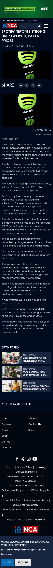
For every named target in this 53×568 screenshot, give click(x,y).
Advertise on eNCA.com (20, 477)
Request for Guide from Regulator (26, 520)
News (5, 430)
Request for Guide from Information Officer (25, 510)
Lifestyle (6, 442)
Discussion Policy (25, 472)
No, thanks (23, 562)
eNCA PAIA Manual (25, 481)
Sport (5, 436)
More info (6, 554)
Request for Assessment (25, 505)
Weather (6, 448)
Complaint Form (12, 500)
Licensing (40, 467)
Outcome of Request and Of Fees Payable (25, 490)
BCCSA (40, 477)
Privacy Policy (24, 467)
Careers (10, 467)
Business (6, 424)
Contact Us (34, 424)
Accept (7, 562)
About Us (33, 418)
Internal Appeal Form (36, 500)
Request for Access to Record (25, 486)
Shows (31, 430)
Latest (5, 418)
